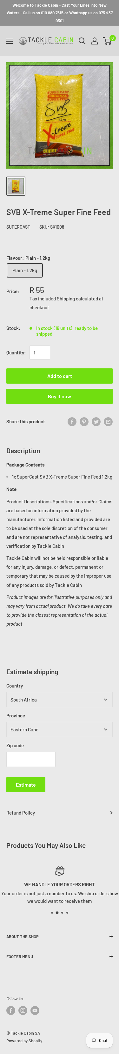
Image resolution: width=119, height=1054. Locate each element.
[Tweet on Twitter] (96, 421)
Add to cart (59, 376)
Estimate (26, 785)
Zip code (15, 745)
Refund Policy (20, 813)
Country (14, 685)
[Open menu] (9, 41)
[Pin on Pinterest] (84, 421)
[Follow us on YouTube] (34, 1010)
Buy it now (59, 396)
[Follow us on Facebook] (10, 1010)
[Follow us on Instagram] (22, 1010)
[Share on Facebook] (72, 421)
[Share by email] (108, 421)
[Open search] (82, 40)
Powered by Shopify (24, 1040)
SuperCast (18, 227)
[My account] (94, 40)
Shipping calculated (77, 298)
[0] (107, 41)
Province (15, 715)
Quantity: (16, 352)
